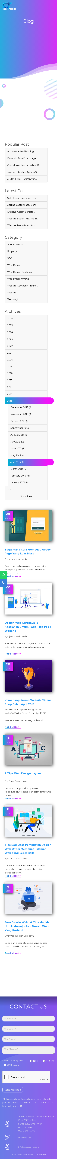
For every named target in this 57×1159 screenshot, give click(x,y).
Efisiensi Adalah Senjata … (21, 211)
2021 (9, 352)
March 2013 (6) (18, 468)
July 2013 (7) (17, 441)
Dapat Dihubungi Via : (13, 1060)
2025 (10, 325)
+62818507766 (24, 1137)
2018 (10, 373)
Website (11, 292)
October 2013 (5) (19, 421)
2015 (9, 387)
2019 (10, 366)
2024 (10, 332)
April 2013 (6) (17, 462)
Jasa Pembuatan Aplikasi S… (22, 172)
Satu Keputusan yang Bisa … (22, 198)
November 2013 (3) (21, 414)
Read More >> (13, 576)
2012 (9, 489)
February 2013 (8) (20, 475)
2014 (10, 394)
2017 (10, 380)
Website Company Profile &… (23, 285)
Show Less (26, 496)
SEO (9, 258)
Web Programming (18, 278)
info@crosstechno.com (28, 1147)
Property (12, 251)
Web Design (14, 265)
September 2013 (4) (21, 428)
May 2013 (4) (17, 455)
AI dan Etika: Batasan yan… (22, 179)
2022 (10, 346)
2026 (10, 318)
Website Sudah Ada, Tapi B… (22, 218)
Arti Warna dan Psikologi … (21, 151)
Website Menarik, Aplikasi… (22, 225)
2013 (9, 400)
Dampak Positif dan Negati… (23, 158)
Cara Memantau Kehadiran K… (23, 165)
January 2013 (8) (19, 482)
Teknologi (12, 299)
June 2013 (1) (17, 448)
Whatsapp (14, 1065)
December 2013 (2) (21, 407)
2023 (10, 339)
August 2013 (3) (19, 434)
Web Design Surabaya (19, 272)
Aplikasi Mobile (15, 244)
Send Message (12, 1089)
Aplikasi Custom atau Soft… (22, 204)
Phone (50, 1061)
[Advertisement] (28, 113)
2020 (10, 359)
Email (38, 1061)
